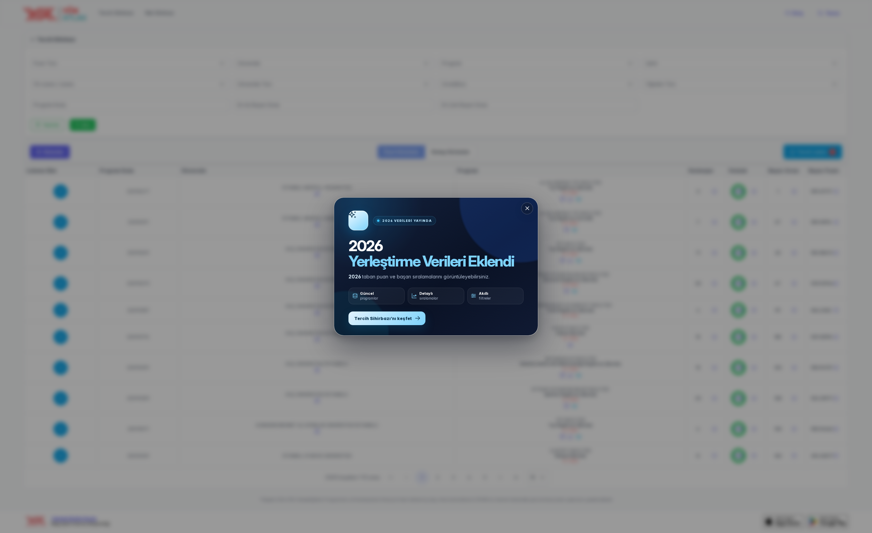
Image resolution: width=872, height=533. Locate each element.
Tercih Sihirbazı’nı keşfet (383, 318)
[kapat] (527, 208)
